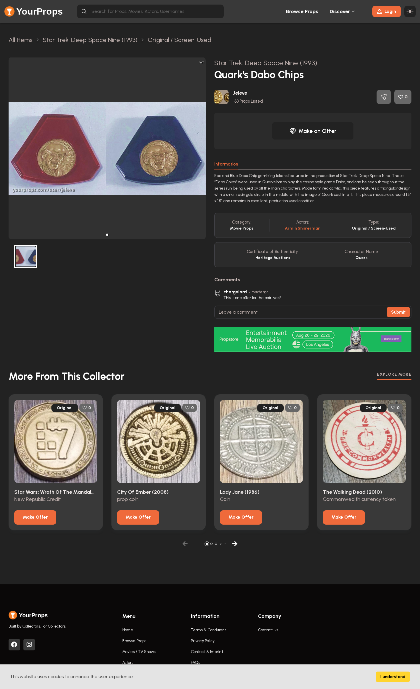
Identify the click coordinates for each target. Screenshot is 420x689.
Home (127, 630)
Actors (127, 662)
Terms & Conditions (208, 630)
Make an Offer (317, 131)
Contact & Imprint (207, 651)
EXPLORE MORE (394, 374)
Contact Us (268, 630)
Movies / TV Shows (139, 651)
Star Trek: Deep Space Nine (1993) (265, 63)
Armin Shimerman (302, 228)
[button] (107, 235)
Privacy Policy (203, 640)
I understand (392, 676)
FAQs (195, 662)
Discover (340, 11)
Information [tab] (226, 164)
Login (390, 11)
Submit (398, 312)
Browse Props (302, 11)
